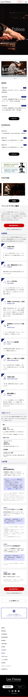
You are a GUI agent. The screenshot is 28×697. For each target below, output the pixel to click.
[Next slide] (25, 69)
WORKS (3, 640)
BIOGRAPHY (4, 637)
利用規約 (3, 662)
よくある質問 (4, 659)
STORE (3, 646)
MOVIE (3, 653)
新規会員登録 (8, 686)
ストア (10, 418)
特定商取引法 (4, 669)
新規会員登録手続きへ (14, 225)
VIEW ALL (14, 118)
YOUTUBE (4, 643)
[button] (11, 78)
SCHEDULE (4, 634)
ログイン (20, 1)
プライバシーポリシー (6, 666)
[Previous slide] (3, 69)
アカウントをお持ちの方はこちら (14, 229)
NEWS (3, 627)
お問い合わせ (4, 656)
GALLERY (3, 650)
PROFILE (3, 631)
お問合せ (10, 488)
